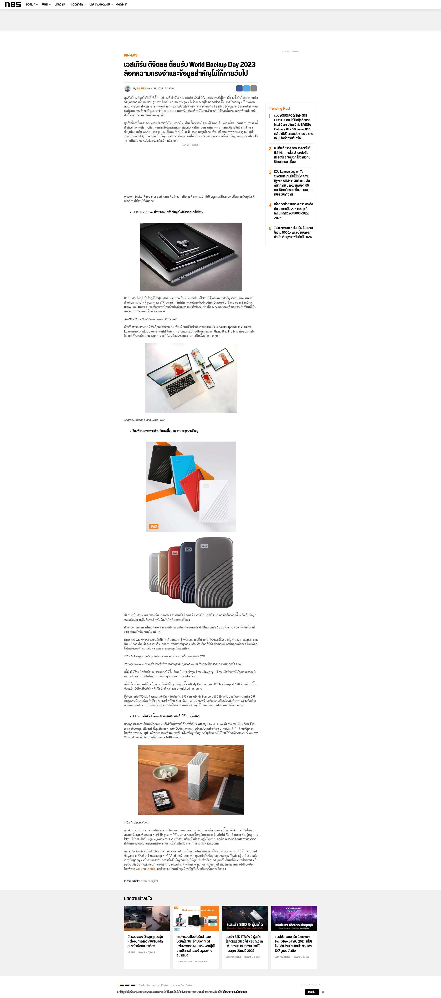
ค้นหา (45, 4)
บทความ (59, 4)
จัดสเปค (30, 4)
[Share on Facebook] (239, 88)
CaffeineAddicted (184, 961)
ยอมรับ (311, 992)
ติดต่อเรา (121, 4)
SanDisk (151, 869)
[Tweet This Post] (246, 88)
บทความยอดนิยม (99, 4)
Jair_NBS (141, 88)
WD (138, 869)
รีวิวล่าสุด (77, 4)
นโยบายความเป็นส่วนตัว (235, 992)
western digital (149, 881)
